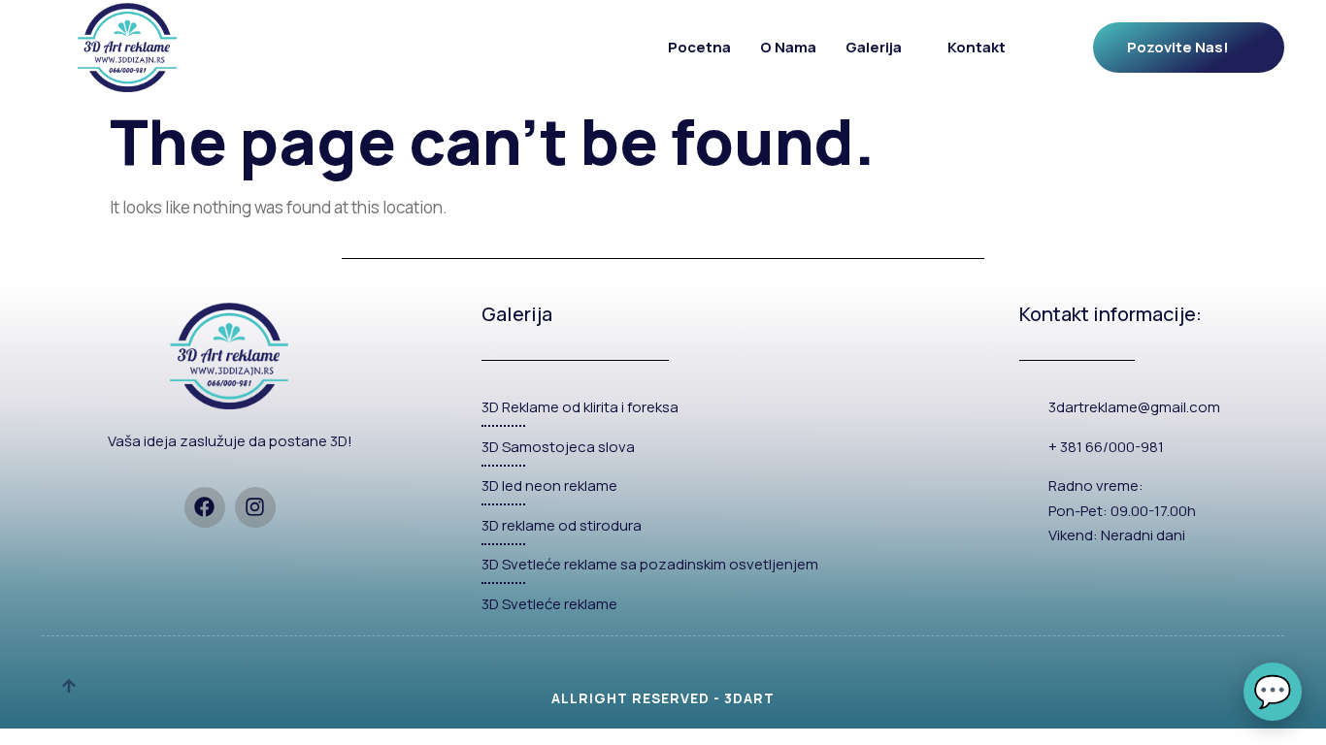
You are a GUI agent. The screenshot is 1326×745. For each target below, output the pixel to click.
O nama (788, 47)
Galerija (873, 47)
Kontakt (976, 47)
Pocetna (699, 47)
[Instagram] (255, 507)
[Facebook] (204, 507)
